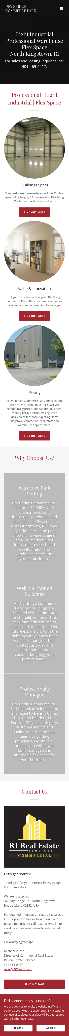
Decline (18, 1028)
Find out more (34, 212)
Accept (50, 1028)
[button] (61, 8)
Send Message (34, 984)
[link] (25, 11)
